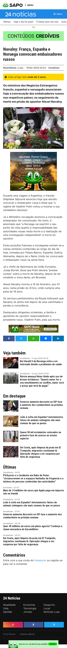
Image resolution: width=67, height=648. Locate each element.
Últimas (9, 467)
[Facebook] (33, 624)
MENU (30, 5)
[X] (54, 624)
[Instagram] (13, 624)
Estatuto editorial (27, 634)
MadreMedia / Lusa (13, 67)
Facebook (40, 560)
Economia (7, 487)
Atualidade (53, 67)
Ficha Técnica (9, 634)
